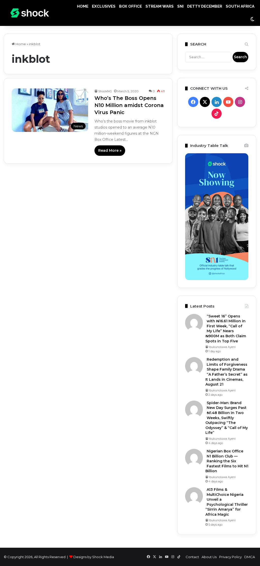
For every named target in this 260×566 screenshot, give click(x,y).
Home (20, 44)
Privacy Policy (230, 557)
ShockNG (105, 91)
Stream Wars (159, 6)
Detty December (204, 6)
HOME (82, 6)
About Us (209, 557)
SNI (180, 6)
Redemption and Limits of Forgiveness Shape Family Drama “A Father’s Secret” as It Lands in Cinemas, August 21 (226, 372)
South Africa (240, 6)
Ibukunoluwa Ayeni (222, 347)
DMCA (249, 557)
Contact (192, 557)
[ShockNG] (30, 13)
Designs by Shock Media (93, 557)
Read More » (109, 150)
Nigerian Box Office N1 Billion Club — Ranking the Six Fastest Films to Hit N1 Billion (226, 461)
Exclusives (104, 6)
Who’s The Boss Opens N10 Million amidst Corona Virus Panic (129, 105)
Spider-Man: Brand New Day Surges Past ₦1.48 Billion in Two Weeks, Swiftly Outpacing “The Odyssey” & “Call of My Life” (226, 418)
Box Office (130, 6)
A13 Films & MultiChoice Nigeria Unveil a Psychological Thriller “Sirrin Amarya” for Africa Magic (226, 502)
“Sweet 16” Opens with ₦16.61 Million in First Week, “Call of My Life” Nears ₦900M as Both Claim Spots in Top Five (225, 328)
